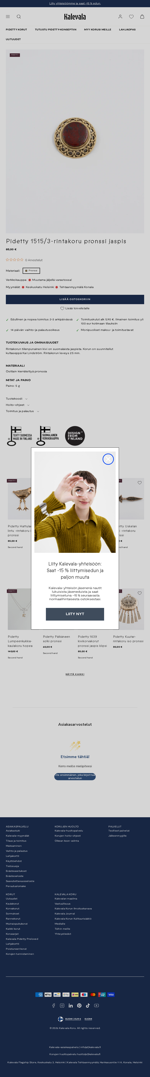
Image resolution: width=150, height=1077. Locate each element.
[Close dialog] (108, 459)
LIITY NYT (75, 614)
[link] (75, 502)
